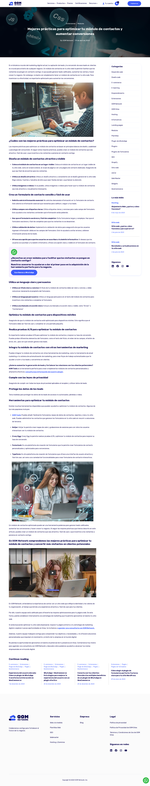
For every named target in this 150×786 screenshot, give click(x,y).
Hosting (115, 114)
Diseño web (116, 77)
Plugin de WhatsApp (119, 141)
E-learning (116, 88)
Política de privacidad (118, 723)
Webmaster (54, 737)
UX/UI (114, 173)
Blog (81, 723)
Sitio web (115, 168)
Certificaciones (81, 3)
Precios (70, 3)
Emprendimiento (118, 93)
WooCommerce (117, 189)
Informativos (116, 120)
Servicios (50, 3)
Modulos (81, 24)
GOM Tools (16, 415)
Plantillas (115, 136)
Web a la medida (56, 723)
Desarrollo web (117, 72)
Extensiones (71, 24)
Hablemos (134, 3)
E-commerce (116, 83)
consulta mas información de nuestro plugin (44, 372)
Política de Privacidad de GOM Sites (123, 728)
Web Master (116, 178)
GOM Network (117, 104)
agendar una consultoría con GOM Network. (76, 628)
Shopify (115, 162)
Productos (61, 3)
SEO (113, 157)
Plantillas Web (55, 728)
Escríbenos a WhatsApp (24, 272)
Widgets (115, 184)
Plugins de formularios (120, 152)
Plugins (114, 146)
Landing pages (117, 125)
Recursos (92, 3)
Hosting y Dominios (57, 742)
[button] (108, 3)
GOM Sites (115, 109)
